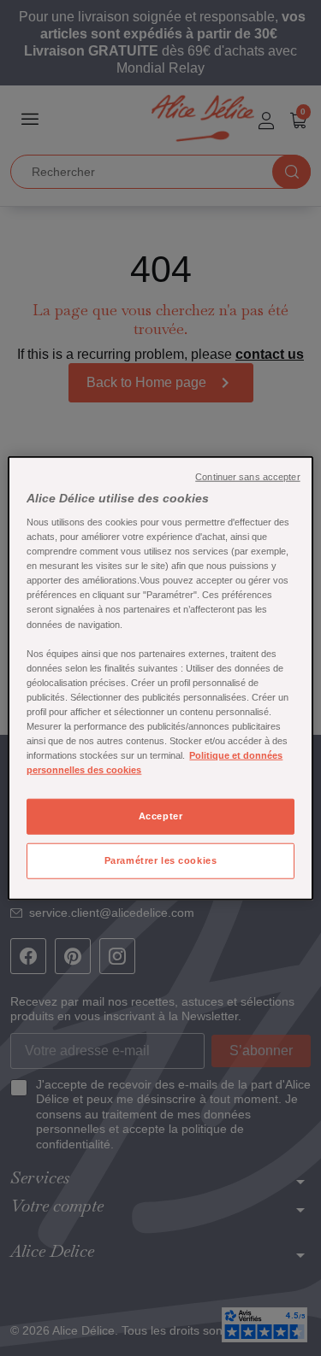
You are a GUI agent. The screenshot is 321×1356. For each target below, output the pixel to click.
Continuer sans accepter (247, 476)
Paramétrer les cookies (160, 860)
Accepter (161, 816)
